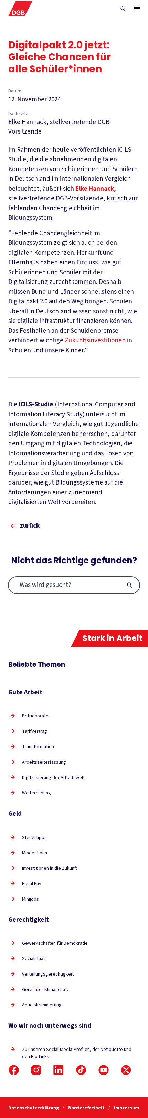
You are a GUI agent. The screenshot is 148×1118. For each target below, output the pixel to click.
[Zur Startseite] (20, 8)
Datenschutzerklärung (34, 1108)
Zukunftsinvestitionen (96, 340)
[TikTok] (81, 1070)
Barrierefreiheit (87, 1108)
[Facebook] (13, 1070)
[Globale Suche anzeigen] (123, 9)
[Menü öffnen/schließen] (137, 8)
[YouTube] (103, 1070)
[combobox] (74, 585)
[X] (125, 1070)
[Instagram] (36, 1070)
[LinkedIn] (58, 1070)
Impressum (126, 1108)
